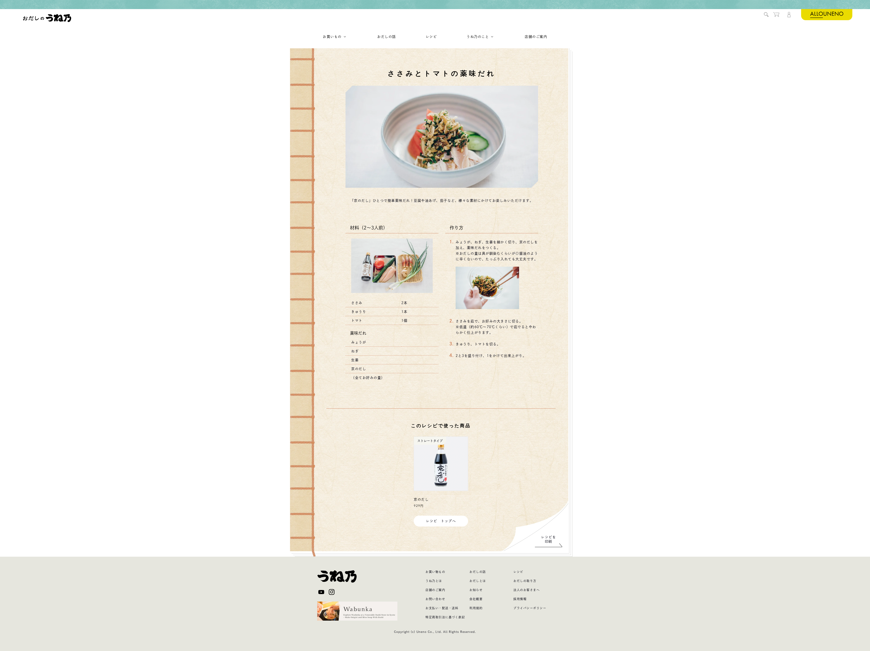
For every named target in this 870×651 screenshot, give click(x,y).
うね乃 (47, 18)
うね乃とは (433, 580)
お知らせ (476, 589)
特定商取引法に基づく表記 (445, 617)
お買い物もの (435, 571)
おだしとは (477, 580)
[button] (766, 15)
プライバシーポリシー (529, 608)
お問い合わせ (435, 598)
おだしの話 (477, 571)
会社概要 (476, 598)
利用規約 (476, 608)
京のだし (421, 499)
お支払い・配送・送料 (441, 608)
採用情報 (520, 598)
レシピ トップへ (441, 521)
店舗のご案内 (435, 589)
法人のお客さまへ (526, 589)
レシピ (518, 571)
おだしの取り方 (524, 580)
